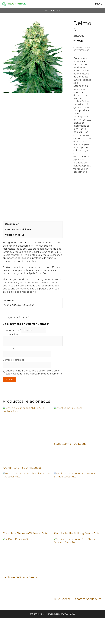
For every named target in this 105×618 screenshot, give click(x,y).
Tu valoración (11, 334)
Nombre (8, 349)
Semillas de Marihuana (43, 614)
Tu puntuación (12, 330)
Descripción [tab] (12, 224)
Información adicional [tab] (18, 229)
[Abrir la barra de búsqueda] (87, 4)
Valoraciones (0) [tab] (14, 235)
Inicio (76, 48)
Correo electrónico (14, 360)
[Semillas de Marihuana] (13, 4)
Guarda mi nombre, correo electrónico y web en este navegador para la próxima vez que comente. (34, 372)
